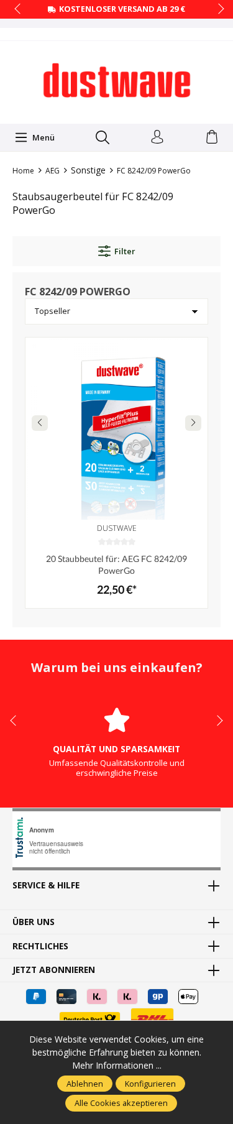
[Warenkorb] (212, 137)
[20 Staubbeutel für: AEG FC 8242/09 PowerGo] (116, 429)
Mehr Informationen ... (117, 1065)
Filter (124, 251)
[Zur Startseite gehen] (116, 81)
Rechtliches (40, 946)
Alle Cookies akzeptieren (121, 1102)
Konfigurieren (150, 1083)
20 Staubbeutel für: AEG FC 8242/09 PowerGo (116, 564)
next (217, 9)
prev (18, 9)
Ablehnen (84, 1083)
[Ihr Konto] (157, 137)
